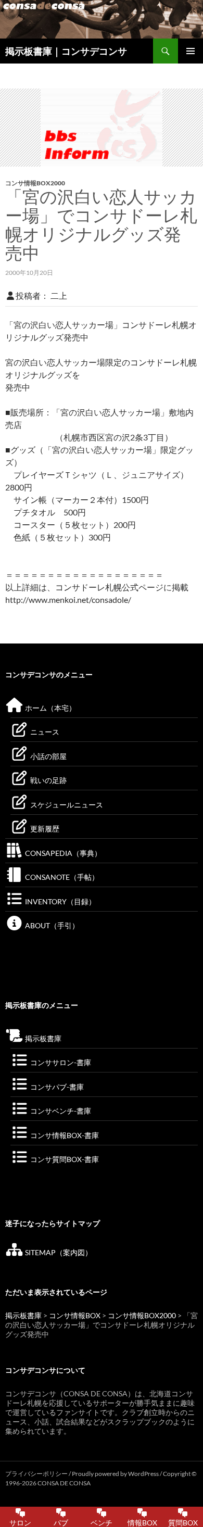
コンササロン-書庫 (60, 1062)
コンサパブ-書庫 (56, 1086)
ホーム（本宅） (49, 707)
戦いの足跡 (48, 780)
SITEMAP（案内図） (57, 1252)
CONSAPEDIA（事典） (62, 853)
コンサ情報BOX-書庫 (64, 1135)
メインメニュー (190, 51)
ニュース (44, 731)
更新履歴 (44, 828)
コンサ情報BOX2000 (35, 183)
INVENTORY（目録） (59, 901)
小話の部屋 (48, 756)
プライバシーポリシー (36, 1474)
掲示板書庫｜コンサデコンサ (66, 51)
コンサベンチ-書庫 (60, 1110)
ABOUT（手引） (51, 925)
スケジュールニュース (66, 804)
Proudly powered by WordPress (116, 1474)
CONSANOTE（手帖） (61, 877)
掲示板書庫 (42, 1038)
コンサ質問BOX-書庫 (64, 1159)
